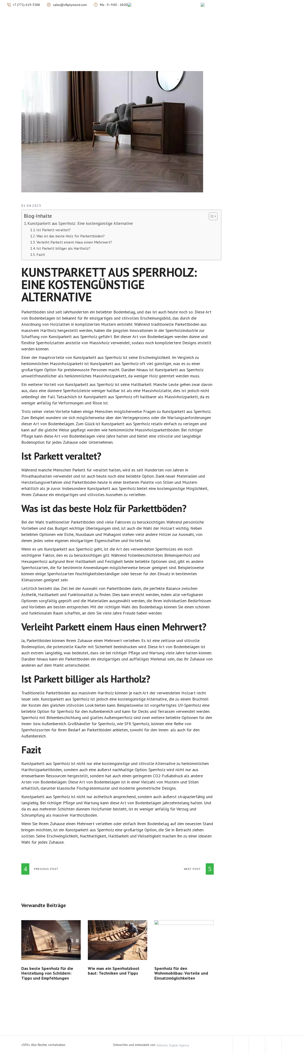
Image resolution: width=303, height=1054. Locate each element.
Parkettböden (33, 312)
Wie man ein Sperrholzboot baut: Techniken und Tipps (113, 971)
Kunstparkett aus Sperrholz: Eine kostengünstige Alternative (80, 223)
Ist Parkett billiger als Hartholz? (63, 248)
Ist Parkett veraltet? (53, 229)
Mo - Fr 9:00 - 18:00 (114, 5)
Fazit (40, 254)
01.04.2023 (31, 206)
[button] (210, 216)
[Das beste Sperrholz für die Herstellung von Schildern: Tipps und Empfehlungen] (51, 940)
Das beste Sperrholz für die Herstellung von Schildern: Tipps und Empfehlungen (47, 973)
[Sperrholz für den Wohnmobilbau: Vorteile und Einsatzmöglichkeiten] (184, 940)
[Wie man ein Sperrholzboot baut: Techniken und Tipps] (117, 940)
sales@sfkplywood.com (70, 5)
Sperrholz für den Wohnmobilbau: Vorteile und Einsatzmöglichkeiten (181, 973)
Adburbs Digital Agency (172, 1045)
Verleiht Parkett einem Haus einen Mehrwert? (74, 242)
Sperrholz (88, 336)
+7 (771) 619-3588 (26, 5)
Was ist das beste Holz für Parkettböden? (70, 235)
